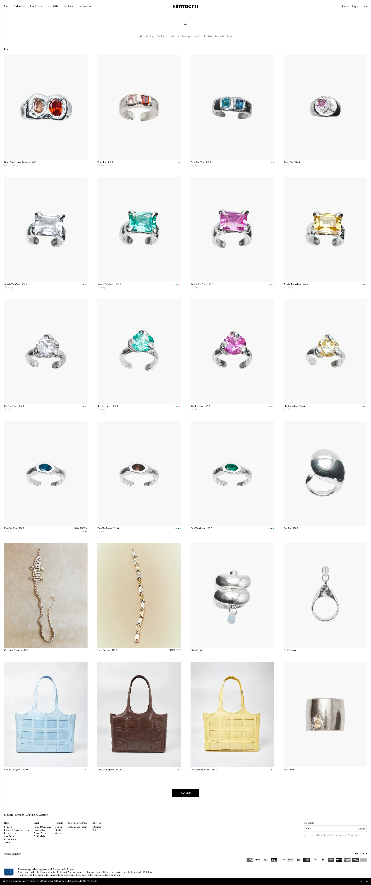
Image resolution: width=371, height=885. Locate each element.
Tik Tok (94, 830)
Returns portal (10, 833)
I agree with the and (335, 835)
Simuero (16, 853)
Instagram (96, 827)
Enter (361, 829)
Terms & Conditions (42, 827)
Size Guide (9, 836)
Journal (58, 827)
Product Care (10, 839)
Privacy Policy (40, 833)
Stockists (59, 830)
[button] (344, 6)
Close (364, 881)
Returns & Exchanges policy (16, 830)
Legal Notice (40, 830)
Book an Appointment (77, 827)
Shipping (8, 827)
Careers (59, 833)
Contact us (8, 842)
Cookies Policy (40, 836)
